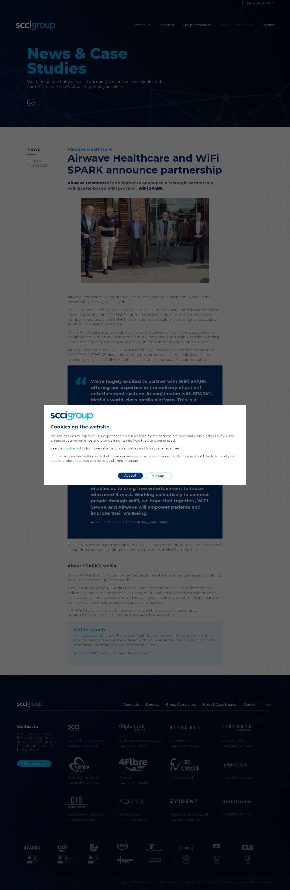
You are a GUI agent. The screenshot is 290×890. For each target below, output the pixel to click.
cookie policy (74, 448)
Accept (130, 475)
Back (232, 411)
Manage (158, 476)
